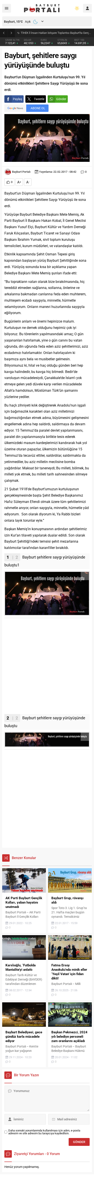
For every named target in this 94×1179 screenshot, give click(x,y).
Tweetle (39, 99)
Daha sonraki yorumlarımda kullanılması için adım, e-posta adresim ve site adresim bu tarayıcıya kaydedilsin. (44, 1132)
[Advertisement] (47, 667)
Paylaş (17, 99)
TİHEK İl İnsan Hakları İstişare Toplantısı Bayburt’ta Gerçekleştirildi (56, 32)
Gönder (61, 99)
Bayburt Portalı (21, 171)
